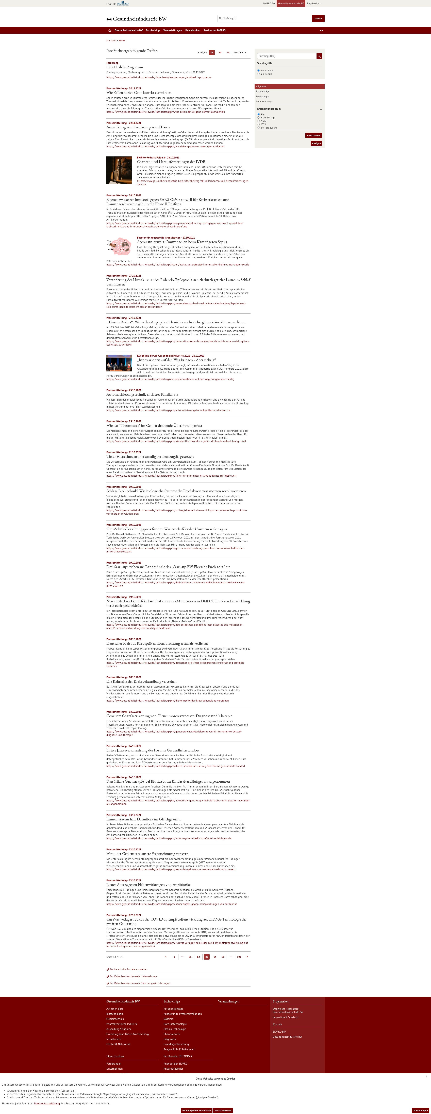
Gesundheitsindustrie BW (291, 3)
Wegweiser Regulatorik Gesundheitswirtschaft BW (288, 1010)
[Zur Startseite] (137, 19)
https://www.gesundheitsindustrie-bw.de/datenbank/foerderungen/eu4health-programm (159, 77)
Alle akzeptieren (223, 1110)
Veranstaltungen (172, 30)
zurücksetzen (313, 135)
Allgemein (261, 86)
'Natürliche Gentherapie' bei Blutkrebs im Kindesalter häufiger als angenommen (168, 782)
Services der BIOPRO (215, 30)
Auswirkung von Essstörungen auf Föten (138, 127)
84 (215, 956)
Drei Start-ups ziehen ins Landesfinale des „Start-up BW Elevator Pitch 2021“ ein (168, 567)
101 (239, 956)
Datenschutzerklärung (47, 1103)
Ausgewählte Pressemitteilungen (183, 1013)
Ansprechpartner (173, 1068)
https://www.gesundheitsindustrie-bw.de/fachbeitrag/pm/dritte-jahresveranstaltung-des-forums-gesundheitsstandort (175, 766)
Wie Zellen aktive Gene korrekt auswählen (138, 93)
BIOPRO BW (269, 3)
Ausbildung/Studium (118, 1029)
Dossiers (168, 1018)
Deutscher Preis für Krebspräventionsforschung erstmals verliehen (157, 644)
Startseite (111, 40)
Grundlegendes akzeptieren (197, 1110)
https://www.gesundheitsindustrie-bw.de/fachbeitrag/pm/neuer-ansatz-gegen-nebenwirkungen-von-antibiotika (171, 904)
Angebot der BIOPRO (175, 1063)
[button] (320, 109)
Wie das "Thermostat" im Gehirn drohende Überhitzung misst (154, 426)
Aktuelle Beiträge (174, 1008)
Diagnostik (170, 1039)
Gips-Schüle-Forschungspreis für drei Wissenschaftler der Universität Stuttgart (166, 529)
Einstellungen (420, 1110)
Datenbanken (192, 30)
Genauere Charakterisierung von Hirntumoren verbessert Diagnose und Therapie (169, 716)
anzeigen (316, 143)
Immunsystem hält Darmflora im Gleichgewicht (143, 820)
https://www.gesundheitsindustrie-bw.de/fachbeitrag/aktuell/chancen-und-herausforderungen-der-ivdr (193, 182)
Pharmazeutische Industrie (122, 1024)
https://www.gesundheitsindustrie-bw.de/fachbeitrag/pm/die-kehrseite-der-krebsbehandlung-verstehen (167, 700)
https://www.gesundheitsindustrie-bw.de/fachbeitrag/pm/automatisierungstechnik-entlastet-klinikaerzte (168, 410)
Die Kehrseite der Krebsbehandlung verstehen (141, 682)
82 (198, 956)
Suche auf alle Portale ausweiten (128, 969)
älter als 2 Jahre (269, 127)
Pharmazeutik (172, 1034)
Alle (262, 114)
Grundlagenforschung (176, 1044)
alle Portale (266, 73)
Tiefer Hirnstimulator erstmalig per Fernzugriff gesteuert (150, 457)
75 (229, 53)
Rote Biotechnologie (175, 1024)
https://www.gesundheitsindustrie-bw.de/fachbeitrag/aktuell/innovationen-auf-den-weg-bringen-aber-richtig (170, 379)
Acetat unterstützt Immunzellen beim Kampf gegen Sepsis (182, 242)
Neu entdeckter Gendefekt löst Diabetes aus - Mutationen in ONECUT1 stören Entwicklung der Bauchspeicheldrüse (178, 604)
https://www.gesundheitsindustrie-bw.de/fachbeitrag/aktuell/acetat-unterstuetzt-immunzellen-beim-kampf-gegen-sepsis (177, 264)
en (321, 30)
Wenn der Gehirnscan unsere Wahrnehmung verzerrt (147, 854)
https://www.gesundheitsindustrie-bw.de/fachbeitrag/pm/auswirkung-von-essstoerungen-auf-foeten (165, 146)
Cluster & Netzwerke (118, 1044)
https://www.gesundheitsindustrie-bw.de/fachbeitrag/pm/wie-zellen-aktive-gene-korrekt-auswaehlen (165, 111)
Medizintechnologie (175, 1029)
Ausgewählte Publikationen (179, 1049)
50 (221, 53)
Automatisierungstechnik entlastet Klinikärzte (142, 395)
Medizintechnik (115, 1018)
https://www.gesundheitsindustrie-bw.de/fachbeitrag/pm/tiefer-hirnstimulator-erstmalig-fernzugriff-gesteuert (171, 475)
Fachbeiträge (153, 30)
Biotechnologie (114, 1013)
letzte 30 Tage (268, 117)
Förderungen (262, 96)
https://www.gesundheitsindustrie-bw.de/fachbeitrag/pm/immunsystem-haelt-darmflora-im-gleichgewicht (169, 838)
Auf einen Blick (114, 1008)
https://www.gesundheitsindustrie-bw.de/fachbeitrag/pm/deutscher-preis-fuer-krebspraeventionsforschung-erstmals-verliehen (175, 664)
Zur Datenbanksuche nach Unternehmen (133, 976)
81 (190, 956)
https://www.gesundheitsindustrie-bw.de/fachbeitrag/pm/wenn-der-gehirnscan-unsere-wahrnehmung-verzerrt (171, 869)
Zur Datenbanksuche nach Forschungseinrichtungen (140, 983)
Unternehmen (114, 1068)
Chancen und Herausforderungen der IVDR (171, 162)
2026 (263, 120)
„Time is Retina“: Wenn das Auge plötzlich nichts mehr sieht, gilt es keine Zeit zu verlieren (175, 322)
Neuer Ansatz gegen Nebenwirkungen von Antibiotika (148, 885)
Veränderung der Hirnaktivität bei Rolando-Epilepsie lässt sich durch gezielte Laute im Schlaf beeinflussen (178, 282)
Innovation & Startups (285, 1017)
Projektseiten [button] (314, 3)
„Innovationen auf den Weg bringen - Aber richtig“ (176, 360)
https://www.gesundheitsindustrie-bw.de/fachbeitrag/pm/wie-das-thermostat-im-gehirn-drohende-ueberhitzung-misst (176, 441)
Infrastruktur (113, 1039)
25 (212, 53)
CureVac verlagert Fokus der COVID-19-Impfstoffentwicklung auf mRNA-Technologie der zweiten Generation (176, 922)
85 (223, 956)
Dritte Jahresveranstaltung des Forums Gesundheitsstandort (153, 751)
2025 (263, 124)
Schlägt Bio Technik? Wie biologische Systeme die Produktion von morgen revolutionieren (176, 491)
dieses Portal (267, 70)
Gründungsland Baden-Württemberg (127, 1034)
